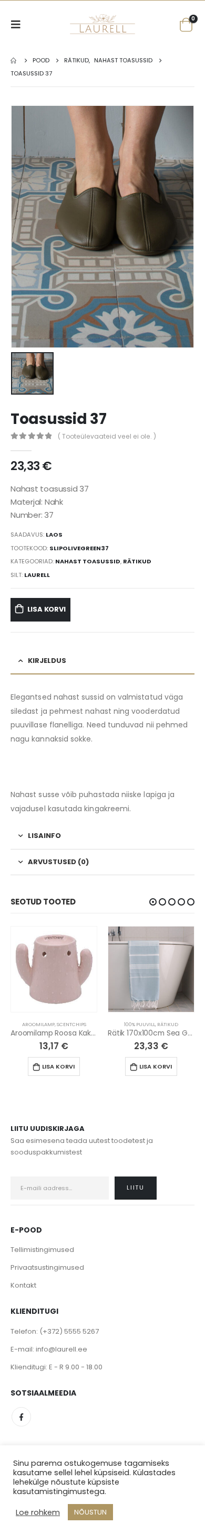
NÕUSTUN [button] (90, 1512)
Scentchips (71, 1024)
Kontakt (23, 1285)
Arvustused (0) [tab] (58, 862)
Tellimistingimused (42, 1250)
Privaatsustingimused (47, 1267)
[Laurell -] (103, 24)
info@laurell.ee (61, 1349)
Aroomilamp (38, 1024)
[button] (153, 902)
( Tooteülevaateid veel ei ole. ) (107, 436)
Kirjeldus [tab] (47, 661)
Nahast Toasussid (87, 561)
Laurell (37, 575)
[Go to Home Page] (14, 60)
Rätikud (137, 561)
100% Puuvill (139, 1024)
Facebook (21, 1416)
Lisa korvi (46, 609)
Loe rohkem (38, 1512)
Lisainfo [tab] (44, 836)
